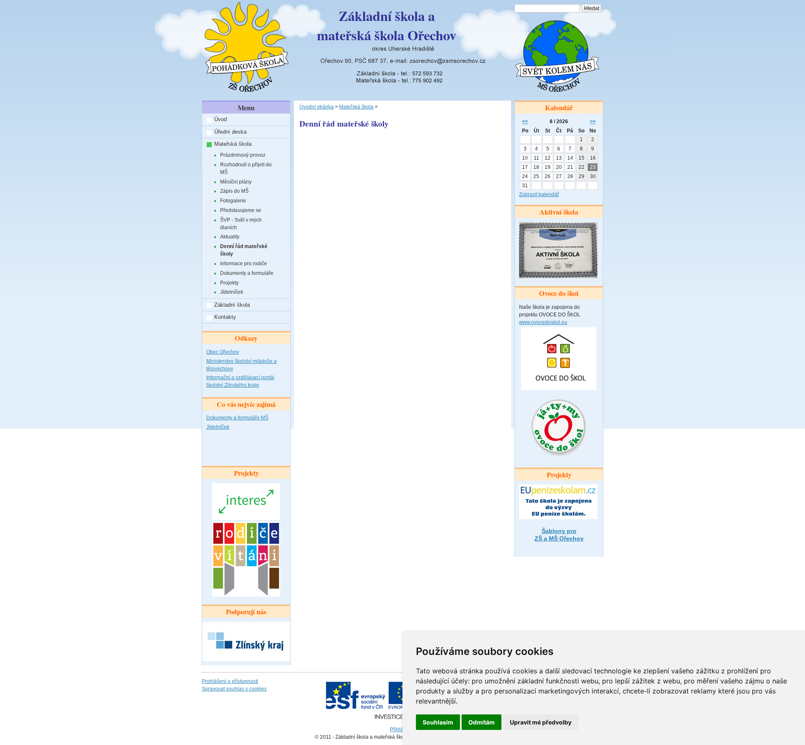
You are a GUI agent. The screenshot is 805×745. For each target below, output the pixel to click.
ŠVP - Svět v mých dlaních (241, 223)
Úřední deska (230, 132)
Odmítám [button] (481, 722)
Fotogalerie (233, 201)
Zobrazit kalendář (539, 194)
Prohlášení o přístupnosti (230, 681)
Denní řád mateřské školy (243, 250)
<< (525, 121)
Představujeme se (240, 210)
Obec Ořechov (222, 352)
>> (593, 121)
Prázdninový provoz (242, 155)
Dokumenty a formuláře (246, 273)
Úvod (220, 119)
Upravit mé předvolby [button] (540, 722)
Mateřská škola (233, 144)
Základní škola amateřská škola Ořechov (386, 25)
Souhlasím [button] (438, 722)
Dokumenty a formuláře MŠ (237, 418)
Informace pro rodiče (243, 263)
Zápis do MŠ (234, 191)
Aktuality (229, 237)
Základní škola (232, 305)
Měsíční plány (236, 182)
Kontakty (225, 317)
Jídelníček (231, 292)
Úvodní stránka (316, 107)
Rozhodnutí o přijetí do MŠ (246, 168)
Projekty (229, 283)
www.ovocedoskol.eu (543, 322)
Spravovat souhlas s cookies (234, 689)
